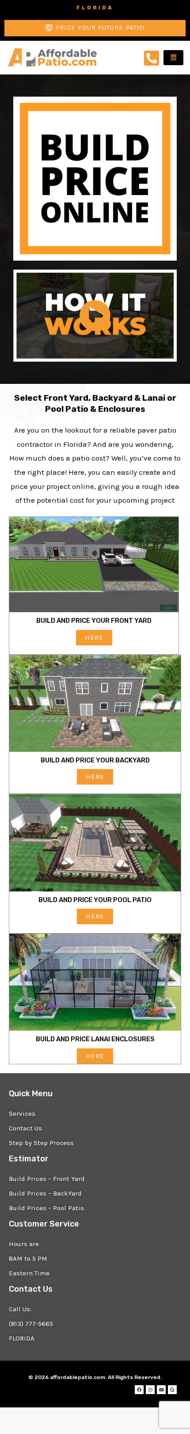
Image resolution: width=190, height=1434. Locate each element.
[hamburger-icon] (173, 57)
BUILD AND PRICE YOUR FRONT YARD (94, 621)
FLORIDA (95, 7)
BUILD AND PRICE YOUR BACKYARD (95, 760)
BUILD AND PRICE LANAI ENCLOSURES (95, 1039)
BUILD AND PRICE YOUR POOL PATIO (95, 900)
